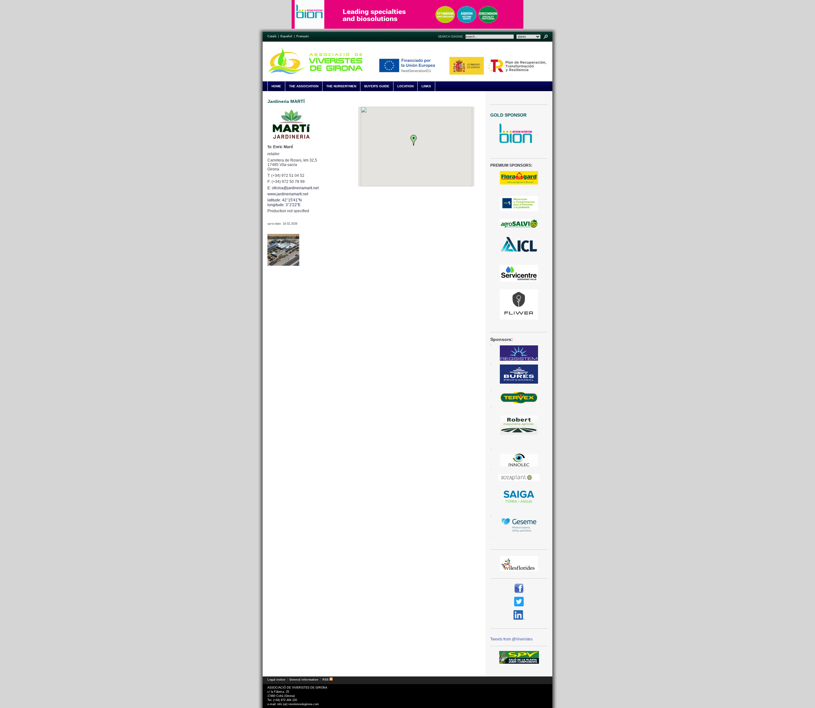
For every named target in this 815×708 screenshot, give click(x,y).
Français (302, 36)
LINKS (426, 86)
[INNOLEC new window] (519, 460)
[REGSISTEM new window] (519, 353)
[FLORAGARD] (519, 177)
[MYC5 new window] (519, 203)
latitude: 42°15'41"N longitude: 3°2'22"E (284, 202)
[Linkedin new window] (519, 615)
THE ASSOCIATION (303, 86)
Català (271, 36)
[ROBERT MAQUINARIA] (519, 425)
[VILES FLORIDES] (519, 563)
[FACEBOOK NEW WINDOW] (519, 588)
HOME (276, 86)
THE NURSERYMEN (341, 86)
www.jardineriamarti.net (287, 194)
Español (286, 36)
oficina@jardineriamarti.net (295, 188)
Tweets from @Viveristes (511, 639)
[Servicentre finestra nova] (519, 273)
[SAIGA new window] (519, 497)
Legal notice (276, 679)
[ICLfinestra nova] (519, 244)
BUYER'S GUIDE (376, 86)
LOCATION (405, 86)
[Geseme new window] (519, 525)
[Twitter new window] (519, 601)
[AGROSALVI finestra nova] (519, 223)
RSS (326, 679)
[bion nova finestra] (519, 133)
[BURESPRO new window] (519, 374)
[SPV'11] (519, 657)
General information (303, 679)
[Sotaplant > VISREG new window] (519, 477)
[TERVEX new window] (519, 397)
